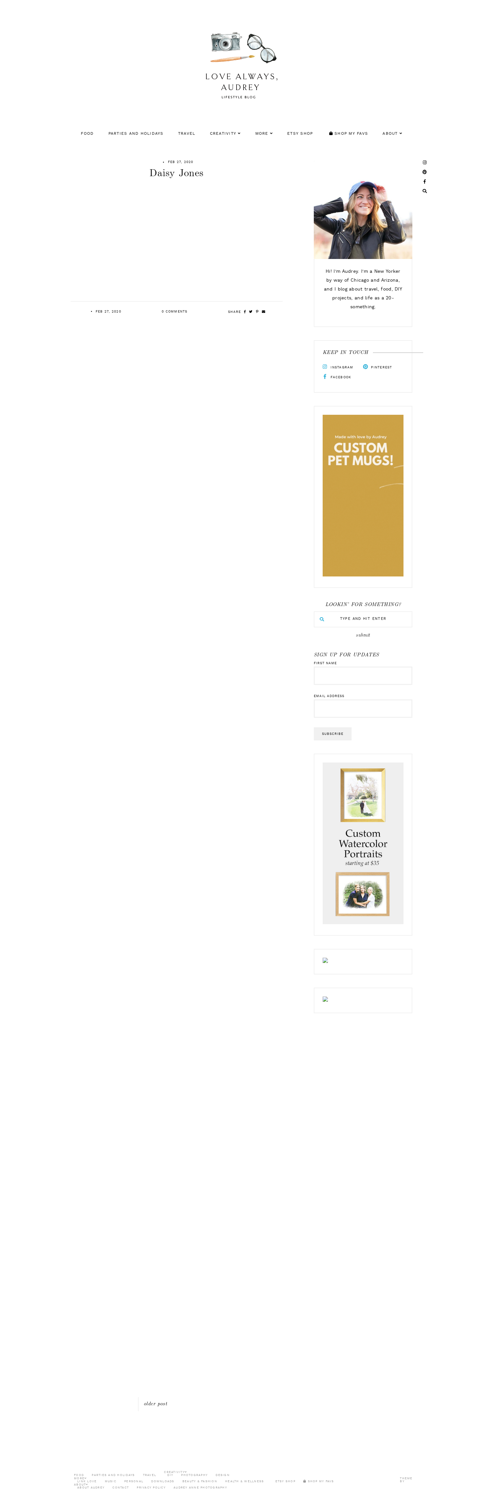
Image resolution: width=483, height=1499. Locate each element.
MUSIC (110, 1481)
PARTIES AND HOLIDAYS (136, 134)
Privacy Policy (151, 1487)
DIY (170, 1475)
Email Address (329, 696)
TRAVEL (187, 134)
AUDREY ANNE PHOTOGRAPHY (200, 1487)
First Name (325, 663)
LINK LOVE (87, 1481)
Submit (363, 635)
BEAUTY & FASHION (199, 1481)
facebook (340, 377)
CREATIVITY (223, 134)
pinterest (381, 367)
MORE (261, 134)
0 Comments (175, 311)
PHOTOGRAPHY (194, 1475)
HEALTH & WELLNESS (244, 1481)
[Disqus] (241, 1141)
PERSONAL (133, 1481)
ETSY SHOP (300, 134)
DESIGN (223, 1475)
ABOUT (390, 134)
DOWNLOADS (162, 1481)
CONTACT (120, 1487)
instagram (341, 367)
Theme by (406, 1480)
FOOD (87, 134)
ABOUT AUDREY (90, 1487)
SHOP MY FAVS (350, 134)
